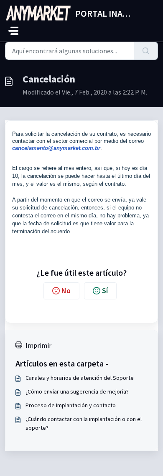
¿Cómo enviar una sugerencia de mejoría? (77, 391)
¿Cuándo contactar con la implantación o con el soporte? (83, 423)
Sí (105, 290)
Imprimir (38, 345)
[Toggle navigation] (13, 30)
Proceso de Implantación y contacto (70, 405)
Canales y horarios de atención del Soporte (79, 377)
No (66, 290)
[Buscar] (146, 51)
